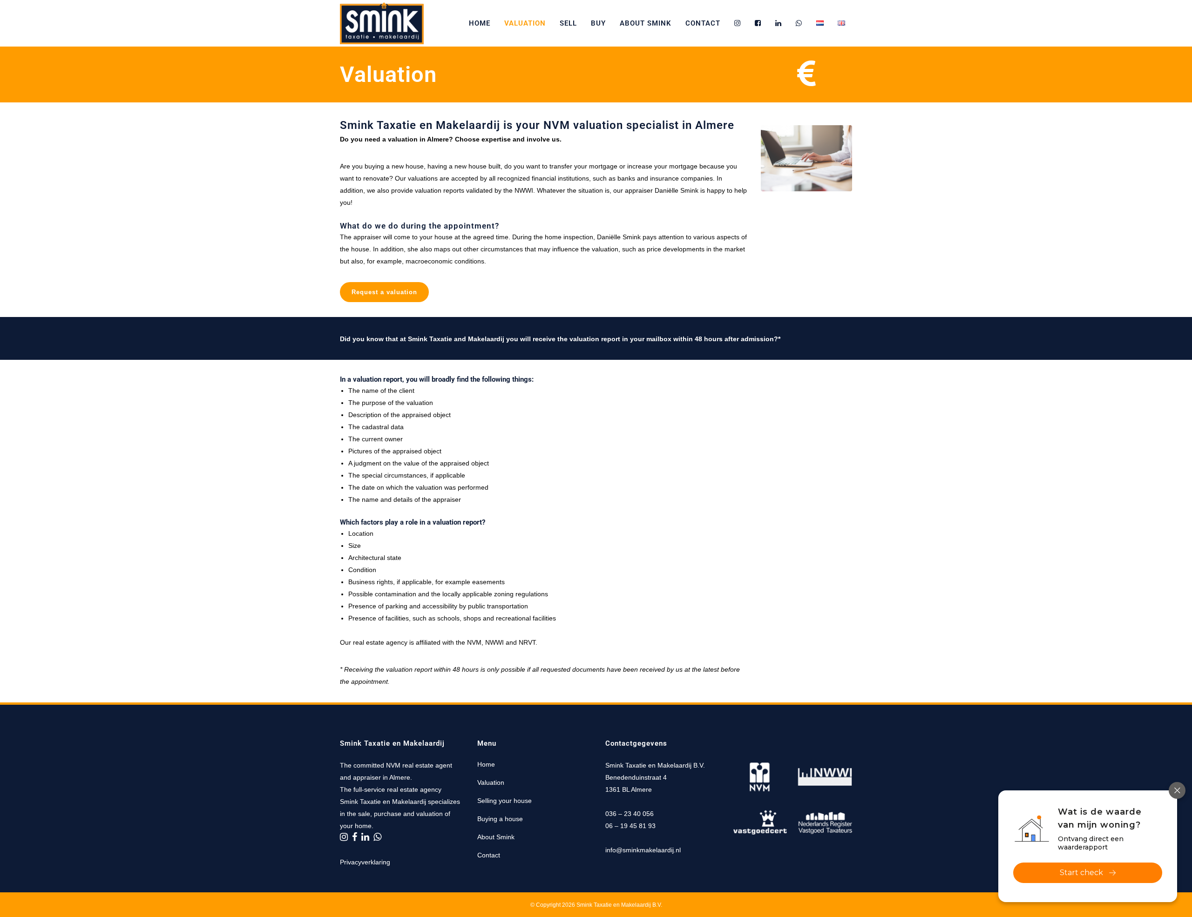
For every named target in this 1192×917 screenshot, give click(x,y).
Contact (488, 855)
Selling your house (504, 800)
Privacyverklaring (365, 862)
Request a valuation (384, 292)
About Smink (496, 837)
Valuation (490, 782)
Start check (1081, 872)
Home (486, 764)
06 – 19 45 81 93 (630, 825)
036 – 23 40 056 (629, 813)
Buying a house (500, 819)
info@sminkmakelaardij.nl (643, 850)
